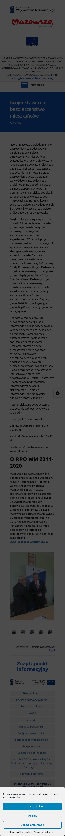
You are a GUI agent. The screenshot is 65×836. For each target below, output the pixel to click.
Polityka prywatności (43, 832)
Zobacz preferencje (32, 824)
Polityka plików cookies (21, 832)
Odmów (32, 815)
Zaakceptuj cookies (32, 806)
